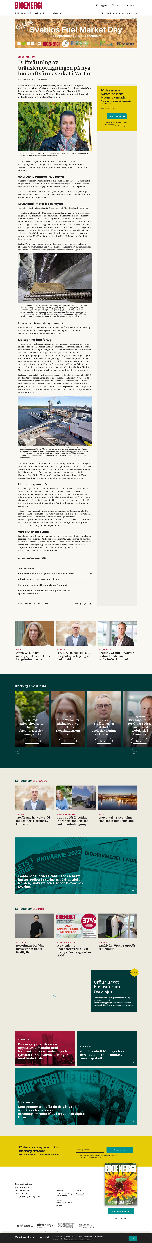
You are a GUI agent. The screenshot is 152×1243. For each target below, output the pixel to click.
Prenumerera (115, 13)
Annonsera (126, 13)
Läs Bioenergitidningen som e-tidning (65, 1195)
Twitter (79, 1190)
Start (17, 13)
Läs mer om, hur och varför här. (77, 1239)
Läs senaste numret (120, 1211)
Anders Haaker (40, 80)
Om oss (134, 13)
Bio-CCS (46, 13)
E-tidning (105, 13)
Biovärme (37, 13)
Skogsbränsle (26, 13)
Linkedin (79, 1187)
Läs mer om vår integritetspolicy (114, 126)
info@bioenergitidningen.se (27, 1197)
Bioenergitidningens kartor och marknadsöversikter (64, 1200)
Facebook (80, 1194)
